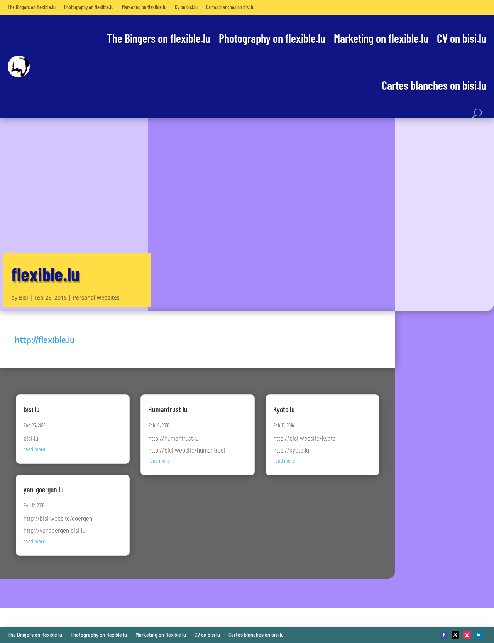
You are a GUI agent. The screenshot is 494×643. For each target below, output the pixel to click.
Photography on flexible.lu (88, 7)
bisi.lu (32, 409)
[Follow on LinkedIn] (478, 635)
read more (35, 449)
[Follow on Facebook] (444, 635)
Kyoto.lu (284, 409)
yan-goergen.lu (44, 489)
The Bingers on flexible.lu (32, 7)
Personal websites (96, 297)
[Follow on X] (455, 635)
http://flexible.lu (45, 339)
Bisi (23, 297)
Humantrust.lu (168, 409)
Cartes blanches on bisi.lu (230, 7)
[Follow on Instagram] (467, 635)
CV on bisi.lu (186, 7)
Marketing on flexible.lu (144, 7)
